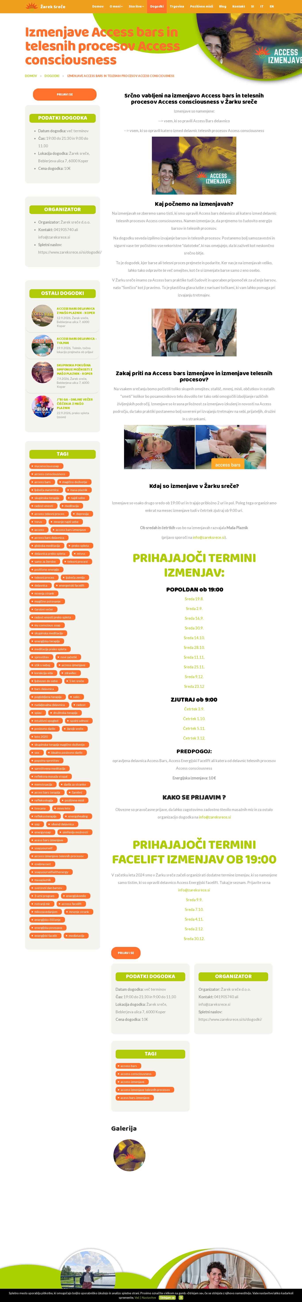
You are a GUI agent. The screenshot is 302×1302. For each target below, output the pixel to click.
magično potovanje (47, 601)
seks (76, 697)
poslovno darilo (44, 728)
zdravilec (70, 673)
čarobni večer (43, 609)
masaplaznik (42, 880)
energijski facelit (45, 935)
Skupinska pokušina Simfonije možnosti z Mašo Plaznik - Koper (74, 370)
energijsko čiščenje (47, 920)
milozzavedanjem (45, 912)
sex (36, 752)
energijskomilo (76, 896)
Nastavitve (149, 1297)
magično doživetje (74, 482)
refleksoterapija (45, 816)
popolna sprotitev (46, 760)
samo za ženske (45, 561)
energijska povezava (48, 927)
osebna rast (42, 864)
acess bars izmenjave (48, 840)
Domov (97, 6)
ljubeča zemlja (75, 577)
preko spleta (80, 545)
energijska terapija (47, 641)
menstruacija (43, 784)
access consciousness (49, 474)
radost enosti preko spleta (52, 617)
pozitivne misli (74, 800)
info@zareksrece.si (209, 537)
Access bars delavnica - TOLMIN (77, 341)
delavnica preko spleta (49, 553)
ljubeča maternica (46, 490)
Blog (222, 6)
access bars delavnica (49, 537)
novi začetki (69, 657)
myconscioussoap (46, 466)
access (39, 530)
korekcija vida (43, 673)
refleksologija (43, 800)
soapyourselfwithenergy (51, 872)
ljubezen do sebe (46, 681)
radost (81, 705)
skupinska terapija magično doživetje (59, 744)
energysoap (42, 832)
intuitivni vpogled (46, 721)
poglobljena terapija (47, 697)
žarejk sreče (75, 728)
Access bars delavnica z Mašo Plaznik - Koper (76, 311)
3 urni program (44, 896)
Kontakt (238, 6)
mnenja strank (44, 593)
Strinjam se (167, 1297)
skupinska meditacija (48, 633)
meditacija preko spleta (50, 649)
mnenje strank (79, 912)
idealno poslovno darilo (66, 752)
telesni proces (44, 577)
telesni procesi (77, 561)
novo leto (63, 808)
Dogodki (157, 6)
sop (37, 824)
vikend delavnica (62, 824)
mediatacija (76, 935)
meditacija (72, 506)
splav (38, 713)
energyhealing (78, 816)
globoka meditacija (47, 545)
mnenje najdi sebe (66, 522)
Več (137, 1297)
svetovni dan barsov (48, 888)
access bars (42, 482)
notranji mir (42, 904)
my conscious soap (47, 625)
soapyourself (43, 848)
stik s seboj (42, 665)
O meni (115, 6)
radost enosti (43, 506)
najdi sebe (78, 498)
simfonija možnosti (75, 832)
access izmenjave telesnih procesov (59, 856)
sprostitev (41, 657)
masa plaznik (78, 490)
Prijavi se (65, 94)
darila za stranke (75, 784)
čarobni (77, 792)
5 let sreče (76, 681)
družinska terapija (65, 713)
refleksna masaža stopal (50, 776)
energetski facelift (71, 585)
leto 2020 (41, 736)
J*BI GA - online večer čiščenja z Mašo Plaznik (74, 404)
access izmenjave (73, 665)
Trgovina (177, 6)
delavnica (40, 585)
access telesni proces (49, 514)
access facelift (72, 904)
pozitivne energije (46, 569)
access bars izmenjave (71, 530)
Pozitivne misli (201, 6)
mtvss (81, 553)
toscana (40, 808)
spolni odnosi (79, 721)
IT (262, 6)
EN (272, 6)
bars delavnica (44, 689)
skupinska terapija (46, 498)
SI (252, 6)
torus (38, 522)
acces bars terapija (47, 792)
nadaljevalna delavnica (49, 705)
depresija (82, 514)
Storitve (135, 6)
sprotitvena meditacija (49, 768)
